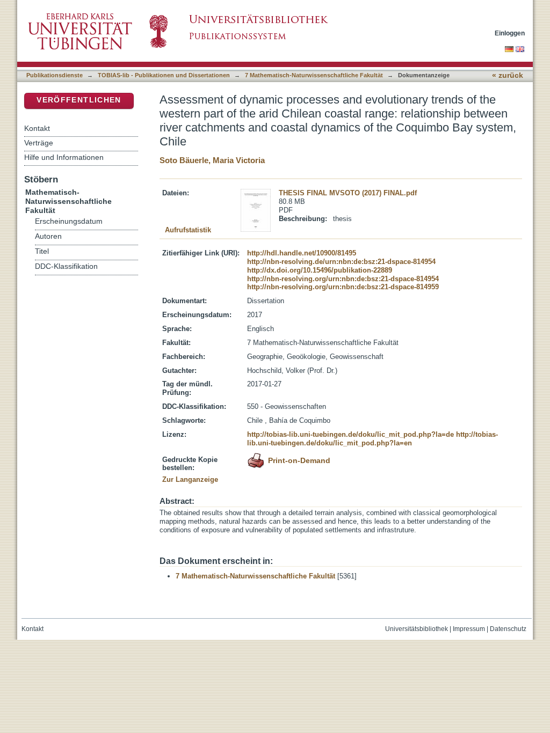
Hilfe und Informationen (64, 157)
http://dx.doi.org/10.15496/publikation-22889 (319, 270)
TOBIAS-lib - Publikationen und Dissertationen (164, 75)
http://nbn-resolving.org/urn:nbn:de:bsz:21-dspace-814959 (343, 287)
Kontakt (37, 128)
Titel (42, 251)
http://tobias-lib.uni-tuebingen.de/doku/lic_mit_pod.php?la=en (372, 438)
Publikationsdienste (54, 75)
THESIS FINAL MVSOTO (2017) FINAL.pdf (348, 193)
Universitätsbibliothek (416, 629)
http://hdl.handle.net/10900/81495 (301, 253)
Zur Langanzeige (190, 479)
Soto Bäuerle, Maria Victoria (212, 160)
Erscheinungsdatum (69, 221)
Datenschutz (508, 629)
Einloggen (510, 33)
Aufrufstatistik (188, 230)
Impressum (469, 629)
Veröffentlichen (79, 100)
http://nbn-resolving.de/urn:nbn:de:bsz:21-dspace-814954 (341, 262)
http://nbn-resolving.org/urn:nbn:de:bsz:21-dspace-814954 (343, 279)
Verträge (38, 142)
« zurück (507, 75)
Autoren (48, 236)
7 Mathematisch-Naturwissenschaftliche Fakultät (314, 75)
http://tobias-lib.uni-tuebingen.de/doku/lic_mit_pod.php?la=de (350, 434)
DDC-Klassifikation (66, 266)
